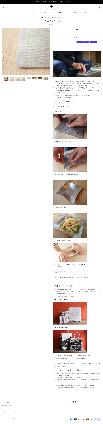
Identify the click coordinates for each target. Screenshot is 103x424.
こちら (60, 266)
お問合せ (86, 13)
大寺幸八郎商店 (13, 418)
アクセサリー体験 (41, 13)
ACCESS (21, 13)
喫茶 (35, 13)
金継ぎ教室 (61, 13)
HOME (16, 13)
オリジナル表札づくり (52, 13)
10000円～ (51, 17)
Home (42, 17)
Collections (46, 17)
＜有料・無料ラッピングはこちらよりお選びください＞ (66, 296)
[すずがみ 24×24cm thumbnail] (6, 79)
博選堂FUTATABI (78, 13)
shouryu (51, 24)
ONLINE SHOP (28, 13)
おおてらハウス (69, 13)
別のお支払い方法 (87, 45)
